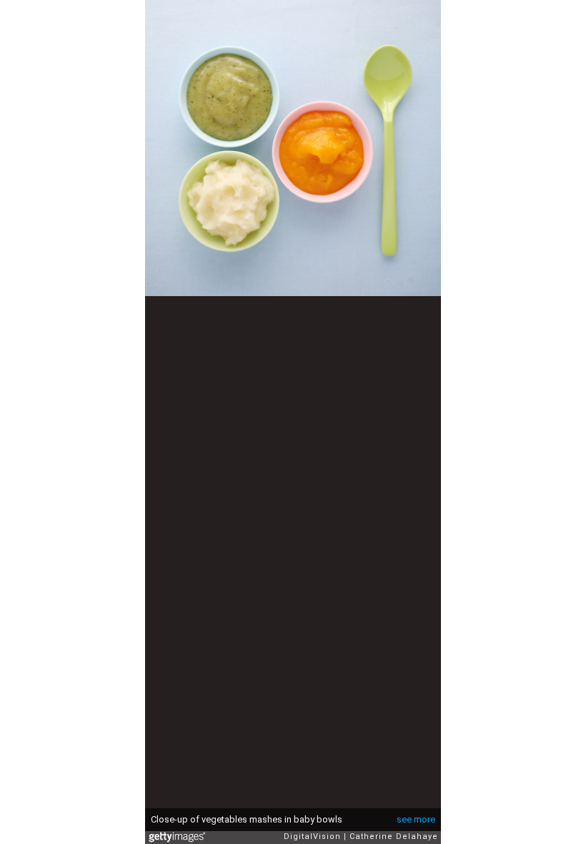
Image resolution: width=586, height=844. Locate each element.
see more (416, 819)
